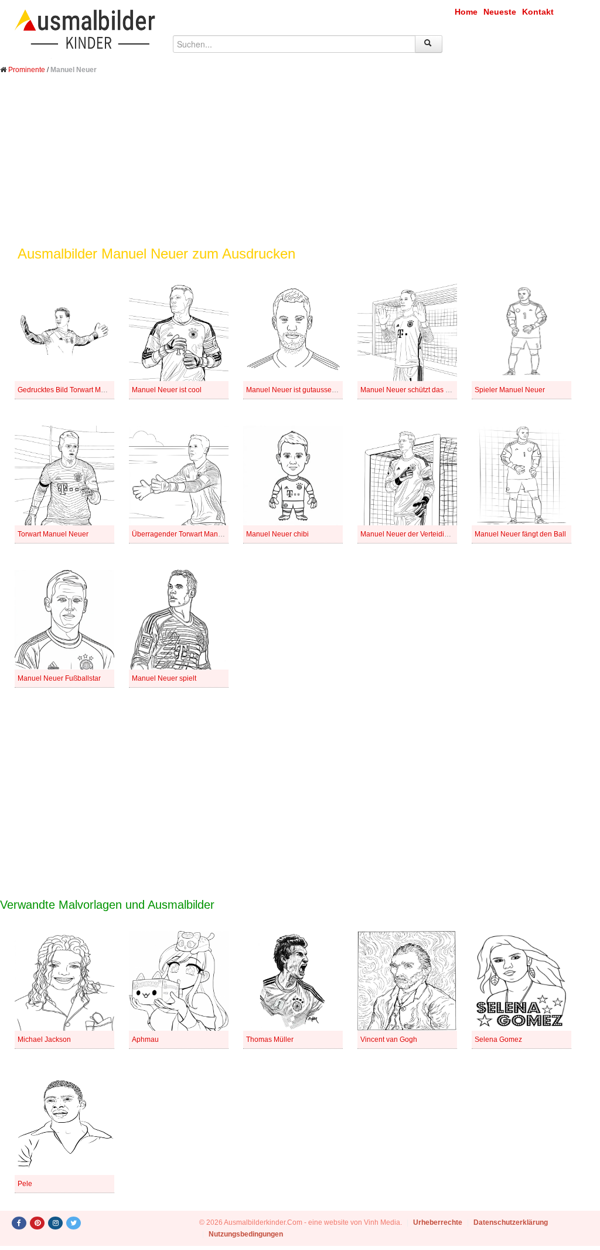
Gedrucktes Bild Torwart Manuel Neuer (79, 390)
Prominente (26, 70)
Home (466, 11)
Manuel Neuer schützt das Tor (407, 390)
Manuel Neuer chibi (277, 534)
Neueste (499, 11)
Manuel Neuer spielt (164, 678)
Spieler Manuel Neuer (510, 390)
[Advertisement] (300, 169)
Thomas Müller (270, 1039)
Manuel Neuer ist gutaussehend (297, 390)
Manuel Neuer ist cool (167, 390)
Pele (25, 1184)
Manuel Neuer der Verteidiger (407, 534)
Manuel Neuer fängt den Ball (520, 534)
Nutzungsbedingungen (246, 1234)
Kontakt (538, 11)
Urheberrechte (437, 1222)
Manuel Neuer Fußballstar (59, 678)
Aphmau (145, 1039)
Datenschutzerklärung (510, 1222)
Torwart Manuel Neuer (53, 534)
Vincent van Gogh (388, 1039)
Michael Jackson (44, 1039)
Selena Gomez (498, 1039)
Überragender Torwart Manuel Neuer (191, 534)
